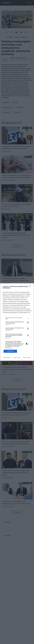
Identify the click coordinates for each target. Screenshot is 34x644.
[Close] (30, 286)
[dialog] (17, 322)
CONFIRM (10, 351)
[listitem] (17, 318)
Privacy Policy (27, 357)
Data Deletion (7, 357)
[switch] (27, 322)
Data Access (17, 357)
